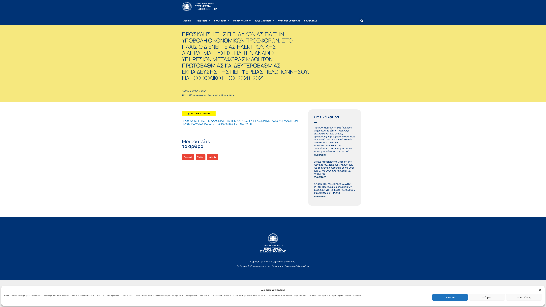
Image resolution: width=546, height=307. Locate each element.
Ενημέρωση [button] (220, 20)
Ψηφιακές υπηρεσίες (289, 20)
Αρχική (187, 20)
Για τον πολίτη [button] (240, 20)
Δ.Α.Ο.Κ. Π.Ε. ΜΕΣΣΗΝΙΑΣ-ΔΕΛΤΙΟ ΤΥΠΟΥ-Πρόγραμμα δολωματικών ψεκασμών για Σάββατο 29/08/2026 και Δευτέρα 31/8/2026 (334, 188)
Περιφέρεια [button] (201, 20)
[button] (540, 290)
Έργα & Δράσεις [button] (263, 20)
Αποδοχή (450, 297)
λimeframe (272, 266)
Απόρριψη (487, 297)
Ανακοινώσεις (200, 95)
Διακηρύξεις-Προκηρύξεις (221, 95)
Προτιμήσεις (524, 297)
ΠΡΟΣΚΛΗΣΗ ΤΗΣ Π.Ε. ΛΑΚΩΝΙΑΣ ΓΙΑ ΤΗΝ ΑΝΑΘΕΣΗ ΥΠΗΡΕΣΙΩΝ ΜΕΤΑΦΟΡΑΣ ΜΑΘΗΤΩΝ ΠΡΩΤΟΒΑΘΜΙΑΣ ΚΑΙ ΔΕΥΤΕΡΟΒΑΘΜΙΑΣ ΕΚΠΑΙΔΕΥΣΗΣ (240, 122)
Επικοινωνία (310, 20)
